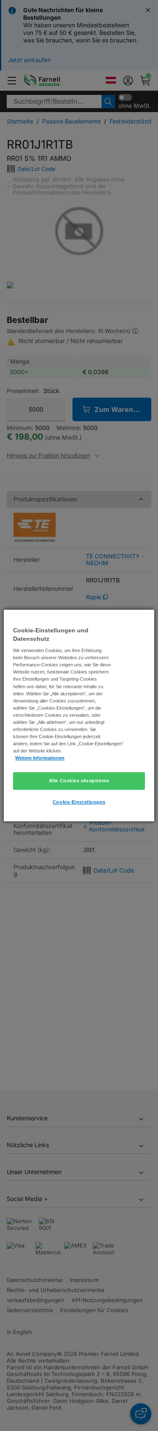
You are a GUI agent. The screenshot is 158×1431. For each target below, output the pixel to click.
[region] (79, 715)
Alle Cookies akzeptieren (79, 780)
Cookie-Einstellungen (79, 802)
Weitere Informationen (39, 757)
